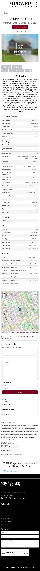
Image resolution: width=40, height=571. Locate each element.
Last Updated (4, 442)
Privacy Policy (5, 525)
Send (19, 392)
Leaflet (12, 332)
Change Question (7, 388)
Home (3, 507)
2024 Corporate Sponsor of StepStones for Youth (20, 465)
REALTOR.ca (7, 425)
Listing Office (4, 448)
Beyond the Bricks (6, 522)
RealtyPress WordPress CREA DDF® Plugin (11, 454)
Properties (4, 513)
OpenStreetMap (19, 332)
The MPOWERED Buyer (7, 519)
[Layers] (35, 294)
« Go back (6, 13)
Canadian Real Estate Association (12, 427)
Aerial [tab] (4, 289)
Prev (2, 48)
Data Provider (4, 445)
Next (37, 48)
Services (3, 516)
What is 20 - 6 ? (7, 382)
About (3, 510)
